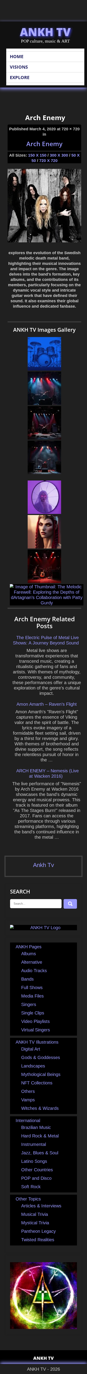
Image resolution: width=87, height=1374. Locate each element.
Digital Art (30, 1049)
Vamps (28, 1099)
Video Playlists (35, 1021)
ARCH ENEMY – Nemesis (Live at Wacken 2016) (47, 773)
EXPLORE (19, 77)
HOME (16, 56)
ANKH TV (45, 31)
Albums (28, 953)
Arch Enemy (44, 143)
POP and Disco (36, 1178)
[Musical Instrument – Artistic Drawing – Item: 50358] (44, 368)
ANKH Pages (28, 946)
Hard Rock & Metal (40, 1135)
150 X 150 (37, 155)
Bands (27, 979)
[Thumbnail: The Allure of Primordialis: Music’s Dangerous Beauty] (44, 438)
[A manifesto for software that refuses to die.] (44, 512)
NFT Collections (36, 1082)
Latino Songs (34, 1161)
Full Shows (32, 987)
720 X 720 (48, 160)
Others (28, 1091)
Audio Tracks (34, 970)
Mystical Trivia (35, 1222)
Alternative (31, 962)
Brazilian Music (36, 1127)
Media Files (32, 996)
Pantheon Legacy (38, 1231)
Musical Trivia (34, 1214)
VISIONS (19, 67)
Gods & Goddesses (40, 1057)
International (28, 1120)
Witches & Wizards (40, 1108)
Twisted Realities (37, 1239)
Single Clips (32, 1012)
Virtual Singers (35, 1029)
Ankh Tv (43, 865)
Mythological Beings (40, 1074)
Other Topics (28, 1198)
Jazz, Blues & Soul (39, 1152)
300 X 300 (59, 155)
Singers (28, 1004)
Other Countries (37, 1169)
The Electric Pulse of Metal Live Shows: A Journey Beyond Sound (46, 640)
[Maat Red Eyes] (44, 546)
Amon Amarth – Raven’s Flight (47, 704)
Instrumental (33, 1144)
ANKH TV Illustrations (37, 1042)
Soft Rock (31, 1186)
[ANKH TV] (43, 927)
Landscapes (33, 1065)
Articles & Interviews (41, 1205)
